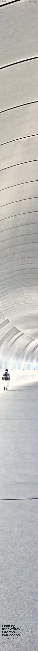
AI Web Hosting (5, 1)
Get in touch (32, 1)
